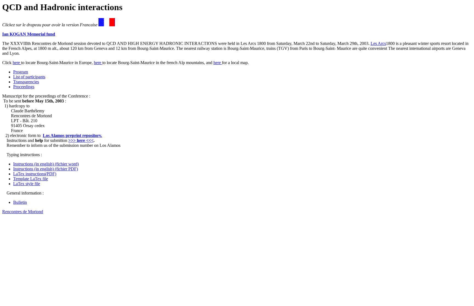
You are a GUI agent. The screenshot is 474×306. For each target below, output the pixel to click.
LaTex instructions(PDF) (34, 173)
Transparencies (26, 81)
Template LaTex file (30, 178)
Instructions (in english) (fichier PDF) (45, 169)
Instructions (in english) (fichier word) (46, 164)
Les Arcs (378, 43)
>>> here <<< (81, 140)
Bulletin (20, 202)
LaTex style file (26, 183)
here (17, 62)
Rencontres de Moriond (22, 211)
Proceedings (23, 86)
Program (20, 72)
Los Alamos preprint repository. (72, 135)
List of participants (29, 77)
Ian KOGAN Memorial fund (28, 34)
